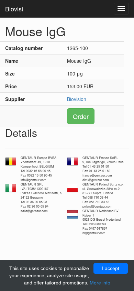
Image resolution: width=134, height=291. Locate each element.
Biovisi (14, 8)
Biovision (76, 99)
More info (100, 282)
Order (81, 116)
